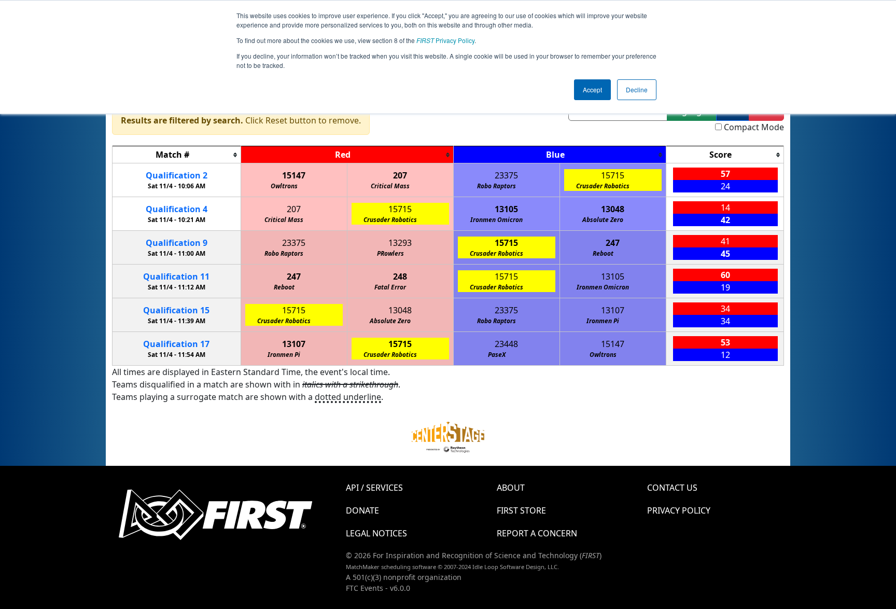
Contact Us (672, 487)
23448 (506, 344)
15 (176, 310)
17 (176, 344)
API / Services (374, 487)
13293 (400, 242)
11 (176, 276)
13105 (506, 209)
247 (613, 242)
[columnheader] (177, 154)
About (511, 487)
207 (400, 175)
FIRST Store (521, 510)
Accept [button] (592, 89)
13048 (612, 209)
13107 (612, 310)
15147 (293, 175)
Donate (362, 510)
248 (400, 276)
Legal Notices (376, 533)
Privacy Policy (445, 40)
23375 (506, 175)
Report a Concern (537, 533)
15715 (612, 175)
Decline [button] (637, 89)
